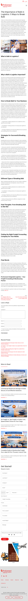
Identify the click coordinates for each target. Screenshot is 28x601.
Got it (8, 597)
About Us (17, 579)
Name (2, 320)
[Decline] (26, 595)
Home (2, 579)
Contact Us (3, 583)
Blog (22, 579)
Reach (12, 579)
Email (2, 323)
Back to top (3, 587)
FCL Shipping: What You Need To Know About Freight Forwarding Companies (7, 298)
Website (2, 326)
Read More (3, 397)
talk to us (6, 290)
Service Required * (4, 496)
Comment (3, 309)
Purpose (2, 502)
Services (7, 579)
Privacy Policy (18, 597)
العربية (25, 1)
